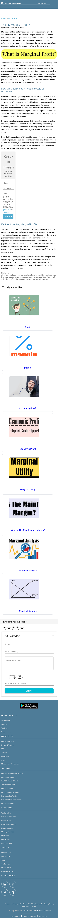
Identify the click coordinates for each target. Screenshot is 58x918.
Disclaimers (43, 916)
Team (3, 860)
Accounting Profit (28, 408)
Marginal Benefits (28, 611)
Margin (27, 368)
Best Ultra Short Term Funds (11, 800)
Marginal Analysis (28, 570)
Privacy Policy (7, 209)
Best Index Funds (7, 803)
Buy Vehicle (5, 839)
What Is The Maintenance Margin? (28, 530)
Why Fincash (5, 856)
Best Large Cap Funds (9, 796)
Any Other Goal (6, 843)
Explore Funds (6, 732)
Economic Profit (28, 449)
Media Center (6, 868)
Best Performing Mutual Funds (12, 773)
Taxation (4, 753)
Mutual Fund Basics (8, 741)
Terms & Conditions (29, 916)
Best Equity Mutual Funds (10, 792)
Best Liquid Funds (7, 777)
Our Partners (5, 864)
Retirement (5, 756)
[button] (29, 636)
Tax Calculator (6, 813)
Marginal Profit (13, 18)
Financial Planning (7, 745)
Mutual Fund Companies (10, 764)
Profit (28, 327)
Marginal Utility (27, 489)
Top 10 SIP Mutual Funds (10, 781)
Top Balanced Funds (8, 785)
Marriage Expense (7, 832)
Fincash (3, 18)
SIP (2, 749)
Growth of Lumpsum (8, 817)
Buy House (5, 836)
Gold (3, 760)
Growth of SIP (6, 820)
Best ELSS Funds (7, 788)
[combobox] (17, 4)
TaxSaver (4, 728)
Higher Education (7, 828)
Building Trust (6, 853)
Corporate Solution (7, 871)
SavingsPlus (5, 720)
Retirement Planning (8, 824)
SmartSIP (4, 724)
